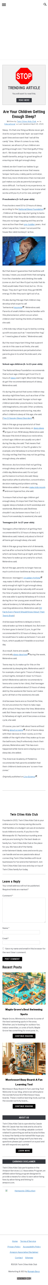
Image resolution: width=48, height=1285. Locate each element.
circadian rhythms (31, 578)
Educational (9, 124)
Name (5, 928)
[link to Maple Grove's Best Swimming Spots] (24, 988)
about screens (16, 730)
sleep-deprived (20, 654)
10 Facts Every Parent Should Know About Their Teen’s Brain (23, 612)
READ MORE (24, 100)
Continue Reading (24, 1036)
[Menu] (4, 5)
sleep (13, 378)
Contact (19, 1258)
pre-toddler (29, 224)
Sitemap (29, 1258)
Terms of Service (28, 1241)
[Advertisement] (24, 34)
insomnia (18, 307)
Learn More (24, 1151)
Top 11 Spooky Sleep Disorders (17, 418)
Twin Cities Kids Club (26, 121)
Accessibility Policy (32, 1247)
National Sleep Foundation (30, 209)
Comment (7, 896)
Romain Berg (34, 1271)
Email (5, 938)
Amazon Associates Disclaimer (24, 1252)
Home (15, 1241)
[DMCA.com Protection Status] (24, 1279)
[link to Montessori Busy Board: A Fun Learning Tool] (24, 1059)
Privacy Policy (14, 1247)
